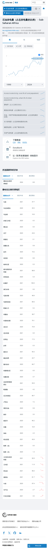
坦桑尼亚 (6, 377)
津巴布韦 (6, 289)
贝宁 (4, 233)
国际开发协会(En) (23, 521)
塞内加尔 (6, 364)
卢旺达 (5, 402)
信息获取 (12, 539)
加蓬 (4, 427)
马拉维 (5, 214)
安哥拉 (5, 339)
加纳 (4, 433)
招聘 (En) (19, 539)
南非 (4, 414)
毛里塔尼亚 (6, 302)
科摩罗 (5, 283)
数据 (16, 2)
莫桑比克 (6, 246)
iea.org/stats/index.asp (10, 30)
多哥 (4, 346)
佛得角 (5, 477)
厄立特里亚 (6, 396)
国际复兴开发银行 (8, 521)
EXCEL (25, 142)
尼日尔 (5, 327)
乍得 (4, 483)
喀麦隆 (5, 389)
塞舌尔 (5, 352)
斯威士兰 (6, 308)
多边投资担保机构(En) (10, 527)
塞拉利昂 (6, 358)
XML (19, 142)
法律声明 (5, 539)
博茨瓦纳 (6, 408)
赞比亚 (5, 227)
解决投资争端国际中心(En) (29, 527)
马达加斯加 (6, 208)
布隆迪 (5, 314)
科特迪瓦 (6, 277)
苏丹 (4, 252)
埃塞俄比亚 (6, 371)
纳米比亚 (6, 264)
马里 (4, 202)
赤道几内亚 (6, 221)
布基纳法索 (6, 321)
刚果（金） (6, 446)
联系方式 (26, 539)
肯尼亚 (5, 258)
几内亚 (5, 464)
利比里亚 (6, 439)
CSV (14, 142)
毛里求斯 (6, 296)
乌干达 (5, 490)
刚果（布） (6, 452)
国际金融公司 (36, 521)
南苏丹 (5, 421)
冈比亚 (5, 471)
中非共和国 (6, 496)
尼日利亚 (6, 333)
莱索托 (5, 239)
